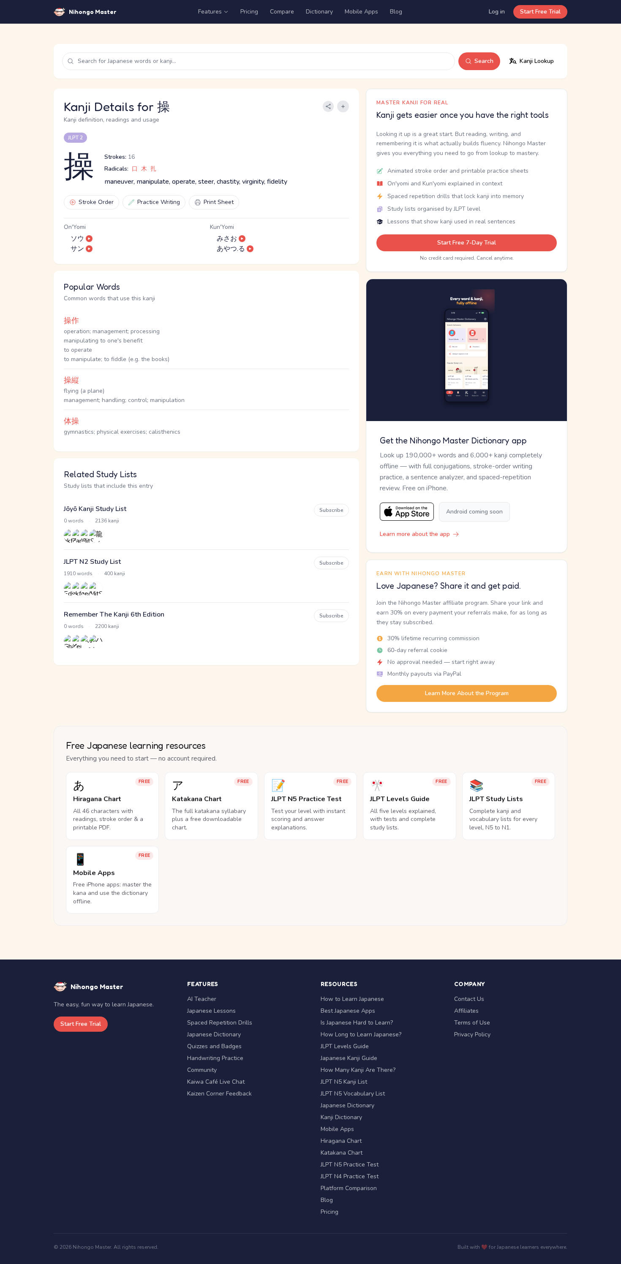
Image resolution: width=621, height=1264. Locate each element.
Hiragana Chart (341, 1141)
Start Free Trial (540, 12)
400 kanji (114, 573)
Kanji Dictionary (341, 1117)
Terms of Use (472, 1023)
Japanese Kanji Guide (349, 1058)
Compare (282, 12)
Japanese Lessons (211, 1011)
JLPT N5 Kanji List (344, 1082)
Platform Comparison (349, 1188)
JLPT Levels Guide (345, 1046)
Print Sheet (219, 202)
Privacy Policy (472, 1034)
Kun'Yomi (222, 227)
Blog (396, 12)
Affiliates (466, 1011)
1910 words (78, 573)
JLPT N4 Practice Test (350, 1176)
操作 (71, 320)
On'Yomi (75, 227)
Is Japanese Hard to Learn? (357, 1023)
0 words (74, 520)
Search (483, 61)
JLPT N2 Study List (92, 561)
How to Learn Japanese (352, 999)
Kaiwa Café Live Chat (216, 1082)
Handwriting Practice (215, 1058)
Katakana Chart (341, 1153)
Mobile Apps (361, 12)
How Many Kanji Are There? (358, 1070)
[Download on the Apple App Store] (407, 512)
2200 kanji (107, 626)
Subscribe (331, 510)
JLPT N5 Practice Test (350, 1165)
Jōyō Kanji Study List (95, 509)
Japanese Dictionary (214, 1034)
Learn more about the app (415, 534)
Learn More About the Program (467, 693)
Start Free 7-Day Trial (466, 243)
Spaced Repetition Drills (219, 1023)
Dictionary (319, 12)
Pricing (249, 12)
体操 (71, 421)
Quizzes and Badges (214, 1046)
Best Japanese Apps (348, 1011)
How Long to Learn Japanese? (361, 1034)
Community (202, 1070)
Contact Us (469, 999)
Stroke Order (96, 202)
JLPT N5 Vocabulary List (353, 1094)
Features (210, 12)
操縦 (71, 380)
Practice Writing (158, 202)
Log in (497, 12)
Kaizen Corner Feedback (219, 1094)
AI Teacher (201, 999)
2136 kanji (107, 520)
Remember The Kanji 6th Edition (114, 614)
